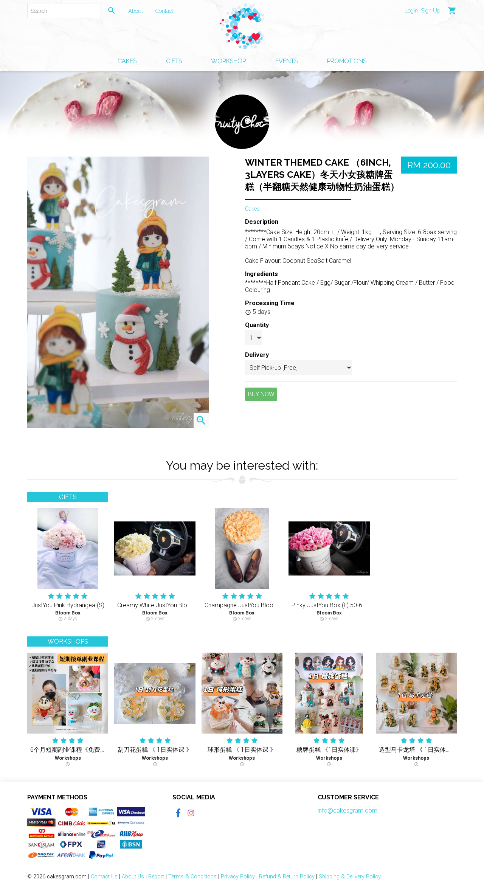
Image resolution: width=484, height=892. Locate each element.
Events (286, 61)
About (135, 11)
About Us (133, 876)
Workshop (228, 61)
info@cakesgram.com (347, 810)
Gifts (174, 61)
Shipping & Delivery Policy (350, 876)
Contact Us (104, 876)
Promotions (346, 61)
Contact (164, 11)
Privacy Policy (238, 876)
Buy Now (261, 394)
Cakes (127, 61)
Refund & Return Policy (287, 876)
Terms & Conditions (192, 876)
